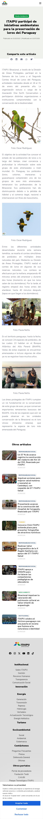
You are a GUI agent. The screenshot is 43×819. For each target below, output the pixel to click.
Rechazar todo (21, 814)
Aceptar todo (21, 803)
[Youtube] (23, 653)
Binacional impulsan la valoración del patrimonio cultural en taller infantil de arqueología (28, 600)
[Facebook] (10, 653)
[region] (21, 800)
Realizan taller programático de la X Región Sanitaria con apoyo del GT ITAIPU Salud (28, 551)
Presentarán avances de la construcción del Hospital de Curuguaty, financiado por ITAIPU (29, 508)
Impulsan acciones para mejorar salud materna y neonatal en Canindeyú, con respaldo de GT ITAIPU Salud (29, 484)
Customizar (21, 809)
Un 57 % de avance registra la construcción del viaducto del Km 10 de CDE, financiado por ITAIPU (29, 460)
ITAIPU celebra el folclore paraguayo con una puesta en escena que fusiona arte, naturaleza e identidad (29, 624)
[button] (40, 3)
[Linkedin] (28, 653)
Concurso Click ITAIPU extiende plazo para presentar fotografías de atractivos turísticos (29, 529)
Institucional (24, 616)
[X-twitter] (19, 653)
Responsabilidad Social (27, 452)
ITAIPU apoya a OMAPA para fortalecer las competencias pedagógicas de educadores (25, 575)
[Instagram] (14, 653)
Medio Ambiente (21, 16)
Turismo (22, 522)
